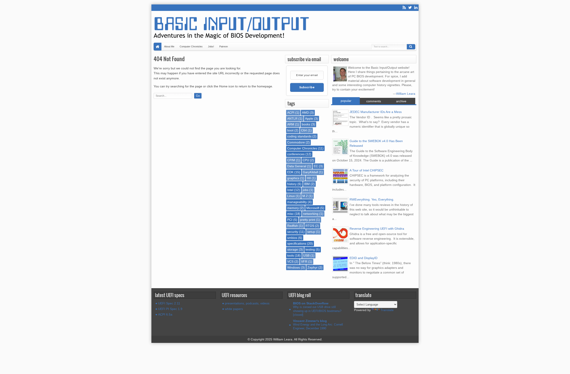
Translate (387, 310)
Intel (290, 190)
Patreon (223, 46)
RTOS (309, 225)
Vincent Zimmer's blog (310, 321)
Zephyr (312, 267)
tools (290, 255)
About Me (169, 46)
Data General (296, 166)
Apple (309, 118)
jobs (305, 190)
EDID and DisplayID (363, 258)
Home (157, 46)
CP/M (291, 160)
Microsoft (312, 208)
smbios (292, 237)
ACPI (290, 112)
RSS (404, 7)
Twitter (410, 7)
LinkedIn (416, 7)
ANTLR (292, 118)
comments (373, 101)
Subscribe (307, 87)
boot (290, 130)
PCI (289, 219)
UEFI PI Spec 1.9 (170, 309)
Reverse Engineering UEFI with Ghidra (377, 228)
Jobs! (211, 46)
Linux (291, 196)
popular (346, 101)
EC (316, 166)
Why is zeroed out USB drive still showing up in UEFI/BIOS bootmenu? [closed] (317, 310)
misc (290, 213)
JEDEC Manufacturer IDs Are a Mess (376, 112)
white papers (234, 309)
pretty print (307, 219)
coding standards (299, 136)
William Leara (405, 93)
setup (311, 231)
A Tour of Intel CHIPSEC (366, 170)
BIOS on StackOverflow (310, 303)
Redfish (292, 225)
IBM (307, 184)
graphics (293, 178)
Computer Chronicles (191, 46)
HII (309, 178)
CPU (306, 160)
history (292, 184)
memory (293, 208)
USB (306, 255)
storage (292, 249)
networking (310, 213)
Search (411, 46)
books (306, 124)
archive (401, 101)
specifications (296, 243)
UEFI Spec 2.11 (169, 303)
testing (310, 249)
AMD (305, 112)
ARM (290, 124)
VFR (304, 261)
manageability (297, 202)
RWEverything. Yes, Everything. (372, 199)
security (292, 231)
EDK (290, 172)
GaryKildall (310, 172)
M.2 (305, 196)
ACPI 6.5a (165, 314)
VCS (290, 261)
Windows (293, 267)
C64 (304, 130)
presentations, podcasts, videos (247, 303)
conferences (296, 154)
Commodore (296, 142)
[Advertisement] (218, 111)
